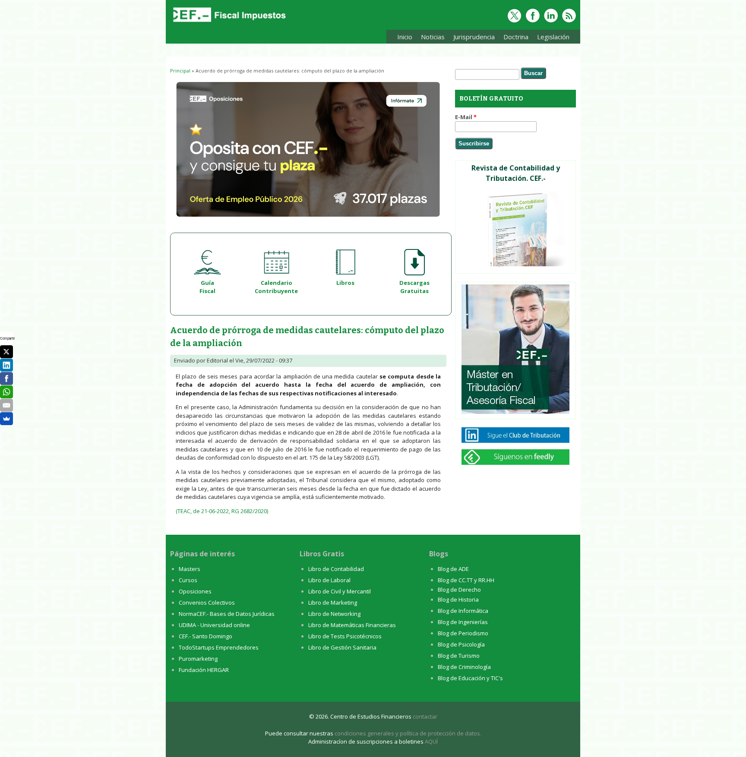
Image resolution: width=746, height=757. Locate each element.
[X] (6, 351)
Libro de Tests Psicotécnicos (345, 636)
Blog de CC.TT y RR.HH (466, 580)
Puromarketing (198, 658)
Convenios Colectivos (207, 602)
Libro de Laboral (329, 580)
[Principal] (228, 22)
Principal (180, 70)
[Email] (6, 405)
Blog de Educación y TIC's (470, 678)
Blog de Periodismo (463, 633)
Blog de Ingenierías (463, 622)
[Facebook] (6, 378)
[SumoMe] (6, 418)
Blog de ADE (453, 569)
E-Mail (466, 117)
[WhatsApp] (6, 391)
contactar (425, 716)
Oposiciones (195, 591)
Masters (189, 569)
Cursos (188, 580)
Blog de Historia (458, 599)
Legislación (551, 38)
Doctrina (513, 38)
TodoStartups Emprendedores (219, 647)
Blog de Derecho (459, 589)
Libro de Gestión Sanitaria (342, 647)
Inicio (404, 36)
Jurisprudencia (472, 38)
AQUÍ (431, 741)
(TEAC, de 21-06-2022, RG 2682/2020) (222, 511)
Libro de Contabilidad (336, 569)
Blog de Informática (463, 611)
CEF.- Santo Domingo (205, 636)
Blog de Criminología (464, 667)
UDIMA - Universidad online (214, 625)
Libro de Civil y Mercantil (339, 591)
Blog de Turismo (459, 655)
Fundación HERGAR (204, 670)
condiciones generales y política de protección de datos (407, 733)
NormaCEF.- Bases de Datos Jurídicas (227, 614)
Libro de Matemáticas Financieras (352, 625)
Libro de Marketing (332, 602)
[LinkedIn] (6, 365)
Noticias (433, 36)
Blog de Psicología (461, 644)
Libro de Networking (334, 614)
